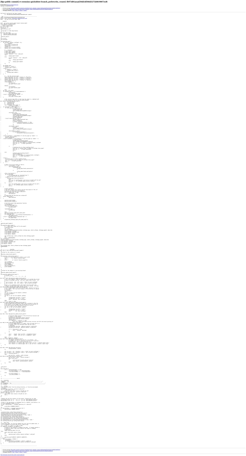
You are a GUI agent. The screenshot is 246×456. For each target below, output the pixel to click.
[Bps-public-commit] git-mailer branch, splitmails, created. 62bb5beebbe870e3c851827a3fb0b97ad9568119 (31, 9)
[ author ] (25, 10)
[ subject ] (21, 10)
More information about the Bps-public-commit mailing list (12, 454)
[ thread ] (17, 10)
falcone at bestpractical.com (12, 4)
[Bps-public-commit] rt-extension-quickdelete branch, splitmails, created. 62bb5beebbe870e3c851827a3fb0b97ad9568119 (35, 8)
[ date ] (13, 10)
